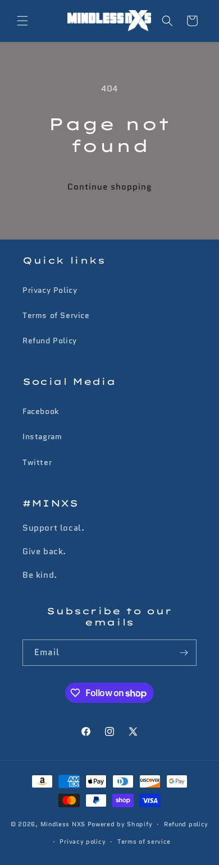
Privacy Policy (49, 290)
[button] (22, 20)
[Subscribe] (183, 652)
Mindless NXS (62, 824)
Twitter (37, 462)
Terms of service (144, 841)
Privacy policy (83, 841)
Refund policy (186, 824)
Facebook (40, 411)
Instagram (42, 436)
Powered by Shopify (120, 824)
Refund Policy (49, 340)
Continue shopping (109, 187)
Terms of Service (56, 315)
